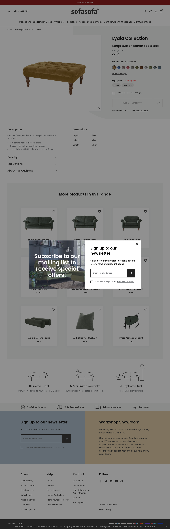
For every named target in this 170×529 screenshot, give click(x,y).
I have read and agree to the (114, 282)
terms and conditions (125, 282)
